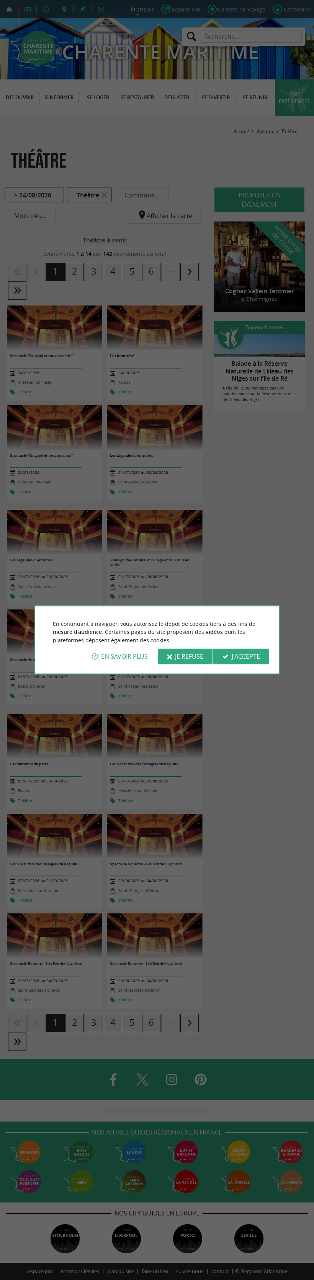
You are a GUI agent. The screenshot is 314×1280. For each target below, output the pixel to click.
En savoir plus (124, 656)
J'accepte (246, 656)
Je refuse (189, 656)
